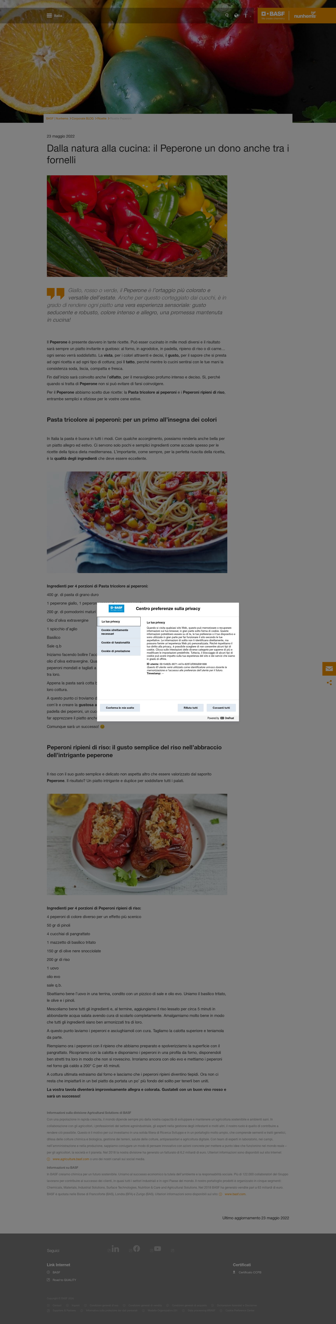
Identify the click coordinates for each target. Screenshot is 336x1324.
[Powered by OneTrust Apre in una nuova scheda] (222, 718)
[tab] (118, 621)
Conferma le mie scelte (120, 707)
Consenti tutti (221, 707)
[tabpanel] (191, 650)
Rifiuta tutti (191, 707)
